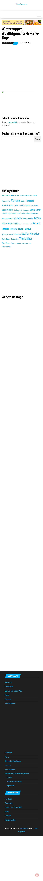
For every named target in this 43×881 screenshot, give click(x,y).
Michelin (17, 218)
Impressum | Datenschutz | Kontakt (17, 774)
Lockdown (34, 214)
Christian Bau (6, 201)
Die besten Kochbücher (13, 761)
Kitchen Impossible (9, 213)
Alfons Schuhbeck (26, 196)
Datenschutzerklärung (14, 781)
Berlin (35, 196)
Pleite (4, 223)
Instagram (26, 210)
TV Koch (18, 243)
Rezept (36, 223)
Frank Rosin (7, 205)
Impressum (10, 786)
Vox (30, 243)
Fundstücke (9, 687)
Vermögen (25, 243)
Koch (18, 214)
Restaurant (29, 224)
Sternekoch (6, 239)
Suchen (37, 139)
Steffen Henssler (30, 233)
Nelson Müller (28, 218)
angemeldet (13, 122)
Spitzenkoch (17, 234)
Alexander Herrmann (10, 195)
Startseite (8, 753)
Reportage (12, 223)
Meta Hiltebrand (7, 218)
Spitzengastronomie (7, 234)
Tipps (13, 243)
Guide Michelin (7, 210)
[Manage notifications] (37, 875)
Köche (28, 214)
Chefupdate (26, 43)
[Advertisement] (21, 68)
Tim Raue (6, 243)
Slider (28, 228)
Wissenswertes (6, 247)
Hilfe (21, 210)
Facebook (30, 200)
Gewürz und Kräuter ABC (13, 691)
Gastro (16, 206)
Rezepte (5, 229)
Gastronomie (24, 205)
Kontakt (9, 777)
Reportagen (21, 224)
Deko (23, 201)
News (37, 218)
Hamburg (16, 210)
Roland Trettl (17, 228)
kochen (23, 214)
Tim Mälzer (25, 238)
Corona (15, 200)
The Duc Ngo (14, 239)
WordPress (24, 829)
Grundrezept (34, 206)
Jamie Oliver (35, 209)
